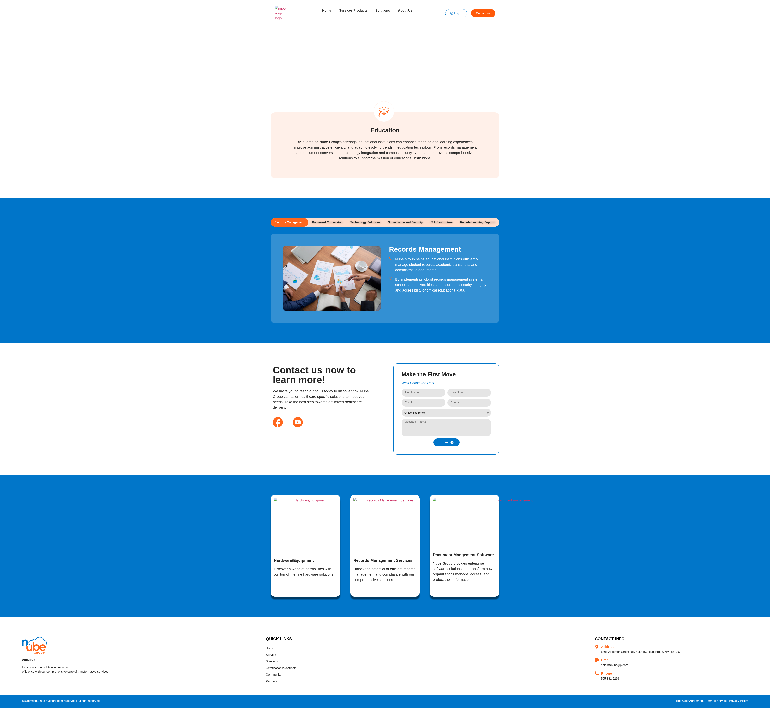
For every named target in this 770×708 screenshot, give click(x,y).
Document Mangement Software (463, 555)
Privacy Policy (738, 700)
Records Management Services (382, 560)
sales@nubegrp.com (614, 665)
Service (271, 654)
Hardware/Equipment (294, 560)
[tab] (289, 222)
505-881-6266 (610, 678)
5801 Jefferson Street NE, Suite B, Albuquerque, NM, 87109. (640, 651)
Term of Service (716, 700)
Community (273, 674)
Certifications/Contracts (281, 668)
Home (326, 10)
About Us (405, 10)
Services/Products (353, 10)
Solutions (382, 10)
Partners (271, 681)
